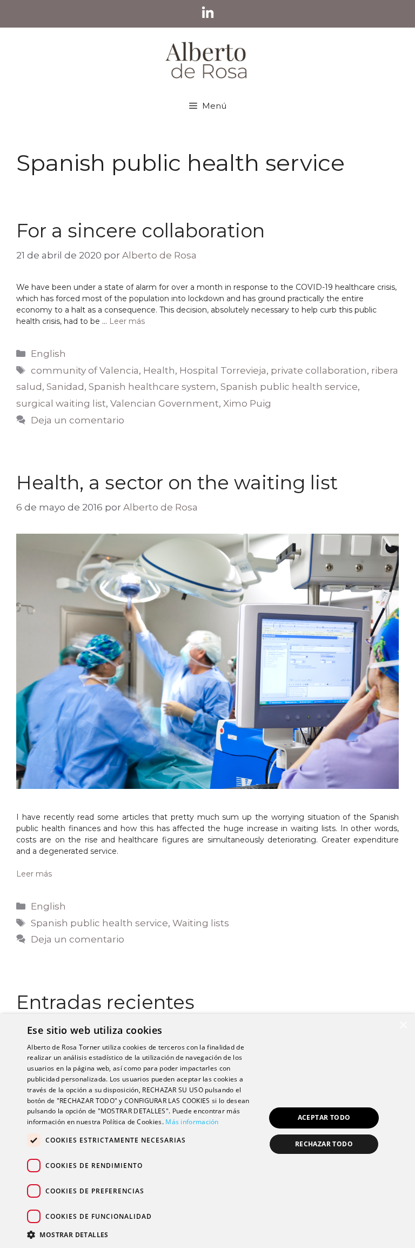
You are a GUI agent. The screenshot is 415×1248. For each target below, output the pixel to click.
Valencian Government (164, 403)
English (48, 353)
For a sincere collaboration (140, 230)
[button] (142, 1234)
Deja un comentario (77, 420)
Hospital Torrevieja (222, 370)
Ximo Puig (247, 403)
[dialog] (207, 1131)
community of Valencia (85, 370)
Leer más (127, 321)
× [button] (403, 1025)
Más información (192, 1121)
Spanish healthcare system (152, 386)
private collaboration (319, 370)
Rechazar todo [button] (324, 1144)
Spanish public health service (289, 386)
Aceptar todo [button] (324, 1117)
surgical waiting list (61, 403)
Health (159, 370)
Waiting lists (200, 923)
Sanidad (65, 386)
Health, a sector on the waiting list (177, 482)
